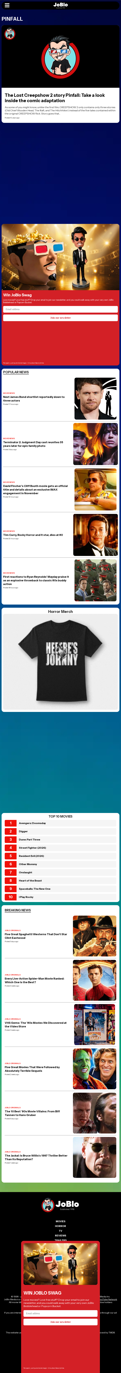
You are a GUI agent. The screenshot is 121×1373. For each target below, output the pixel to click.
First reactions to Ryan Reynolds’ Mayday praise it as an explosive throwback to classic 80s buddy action (36, 580)
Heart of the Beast (30, 880)
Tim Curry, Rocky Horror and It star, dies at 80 (33, 535)
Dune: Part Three (29, 839)
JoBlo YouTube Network (104, 1299)
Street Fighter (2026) (32, 847)
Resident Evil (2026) (31, 855)
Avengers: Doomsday (32, 823)
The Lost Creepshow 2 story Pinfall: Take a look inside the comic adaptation (55, 98)
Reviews (60, 1235)
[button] (7, 5)
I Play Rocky (26, 897)
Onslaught (25, 872)
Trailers (61, 1240)
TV (60, 1230)
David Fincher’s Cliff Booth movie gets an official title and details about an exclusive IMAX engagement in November (35, 489)
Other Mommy (28, 864)
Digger (23, 831)
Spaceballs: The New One (34, 888)
